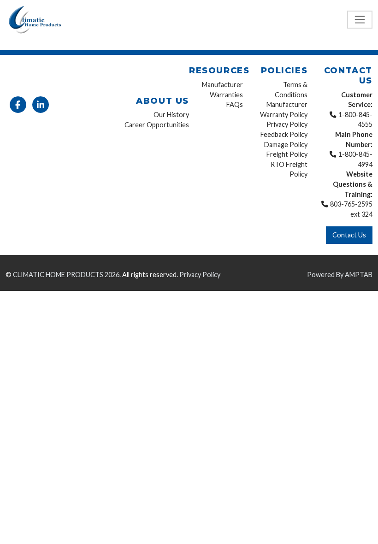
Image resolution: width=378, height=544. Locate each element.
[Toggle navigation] (359, 20)
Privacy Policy (286, 124)
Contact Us (349, 235)
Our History (171, 114)
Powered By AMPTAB (339, 274)
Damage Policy (285, 144)
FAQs (234, 104)
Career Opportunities (156, 125)
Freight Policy (286, 154)
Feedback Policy (283, 134)
